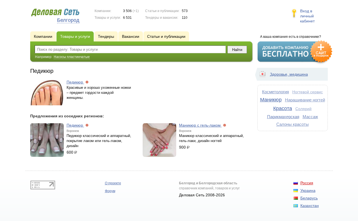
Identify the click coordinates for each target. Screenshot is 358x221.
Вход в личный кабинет (307, 16)
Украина (307, 190)
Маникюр (271, 100)
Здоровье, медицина (289, 74)
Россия (306, 183)
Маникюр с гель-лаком (200, 125)
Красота (282, 108)
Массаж (310, 116)
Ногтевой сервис (307, 92)
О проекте (113, 183)
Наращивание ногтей (305, 99)
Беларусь (309, 198)
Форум (110, 191)
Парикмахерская (283, 116)
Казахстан (309, 205)
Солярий (303, 109)
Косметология (275, 91)
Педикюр (75, 82)
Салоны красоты (292, 124)
